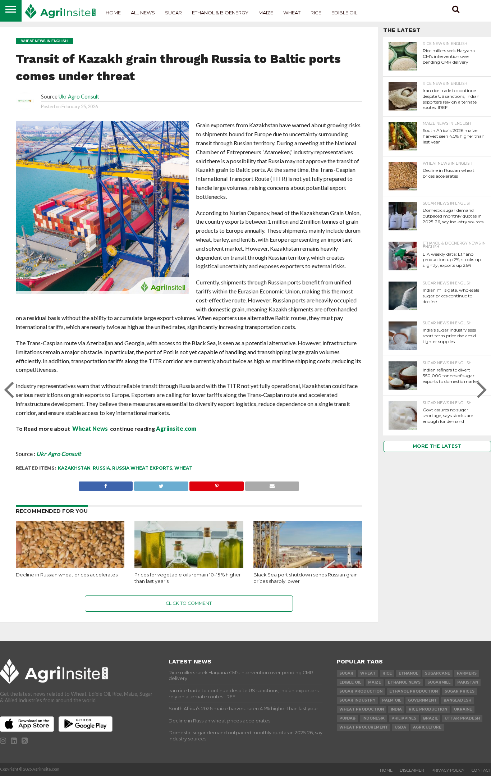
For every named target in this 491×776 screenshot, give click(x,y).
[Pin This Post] (216, 484)
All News (143, 12)
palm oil (391, 700)
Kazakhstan (74, 468)
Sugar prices (459, 691)
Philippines (403, 718)
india (396, 709)
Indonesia (373, 718)
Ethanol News (404, 682)
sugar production (360, 691)
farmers (467, 673)
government (422, 700)
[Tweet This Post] (161, 484)
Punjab (347, 718)
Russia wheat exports (142, 468)
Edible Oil (344, 12)
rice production (428, 709)
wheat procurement (363, 727)
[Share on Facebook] (106, 484)
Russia (101, 468)
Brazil (430, 718)
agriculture (427, 727)
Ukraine (463, 709)
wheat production (361, 709)
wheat (183, 468)
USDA (400, 727)
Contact (481, 770)
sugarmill (438, 682)
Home (113, 12)
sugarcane (437, 673)
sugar (346, 673)
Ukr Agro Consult (79, 96)
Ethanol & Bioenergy (220, 12)
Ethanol (408, 673)
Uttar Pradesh (462, 718)
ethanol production (413, 691)
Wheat (291, 12)
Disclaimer (412, 770)
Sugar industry (357, 700)
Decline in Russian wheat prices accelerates (67, 575)
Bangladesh (457, 700)
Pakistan (467, 682)
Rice (316, 12)
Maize (265, 12)
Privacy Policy (447, 770)
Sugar (173, 12)
